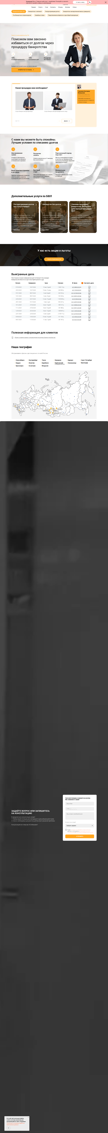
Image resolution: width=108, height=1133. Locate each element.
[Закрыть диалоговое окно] (105, 2)
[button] (80, 2)
